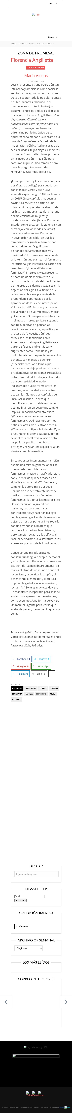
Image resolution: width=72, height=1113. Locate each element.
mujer (53, 694)
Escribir (36, 1017)
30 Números (22, 926)
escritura (17, 694)
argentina (31, 688)
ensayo (54, 688)
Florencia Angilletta (32, 60)
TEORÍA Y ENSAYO (26, 44)
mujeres (16, 699)
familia (29, 694)
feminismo (41, 694)
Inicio (13, 44)
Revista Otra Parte (41, 1107)
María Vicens (36, 76)
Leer (36, 990)
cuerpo (43, 688)
